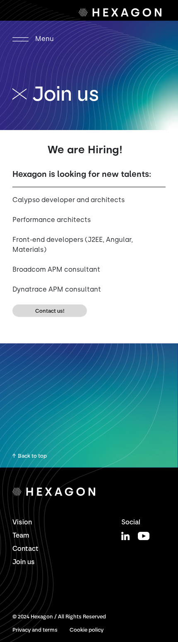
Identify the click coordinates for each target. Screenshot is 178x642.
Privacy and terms (35, 630)
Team (20, 535)
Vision (22, 522)
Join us (23, 562)
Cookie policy (86, 630)
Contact (25, 549)
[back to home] (22, 94)
